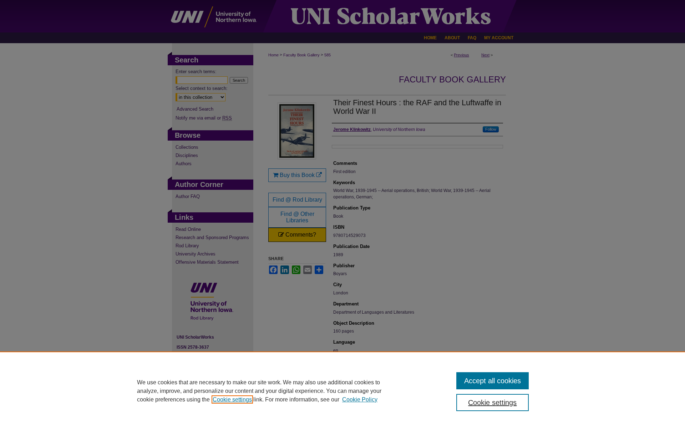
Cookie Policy (359, 399)
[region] (342, 390)
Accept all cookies (492, 381)
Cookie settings (232, 399)
